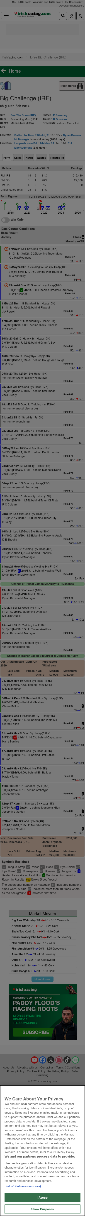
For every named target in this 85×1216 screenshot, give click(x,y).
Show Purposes (42, 1209)
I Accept (42, 1197)
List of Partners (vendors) (23, 1186)
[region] (42, 1150)
